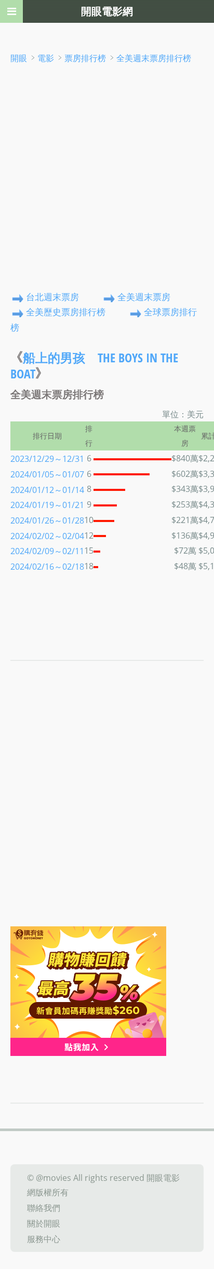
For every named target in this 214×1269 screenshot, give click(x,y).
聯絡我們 (43, 1208)
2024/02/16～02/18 (47, 566)
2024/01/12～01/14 (47, 489)
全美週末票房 (143, 297)
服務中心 (43, 1238)
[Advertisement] (107, 177)
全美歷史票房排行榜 (65, 312)
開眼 (18, 58)
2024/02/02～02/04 (47, 535)
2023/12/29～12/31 (47, 458)
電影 (45, 58)
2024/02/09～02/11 (47, 551)
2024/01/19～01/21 (47, 505)
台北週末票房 (52, 297)
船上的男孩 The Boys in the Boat (94, 365)
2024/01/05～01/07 (47, 474)
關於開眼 (43, 1223)
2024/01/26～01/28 (47, 520)
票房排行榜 (85, 58)
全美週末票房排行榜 (153, 58)
